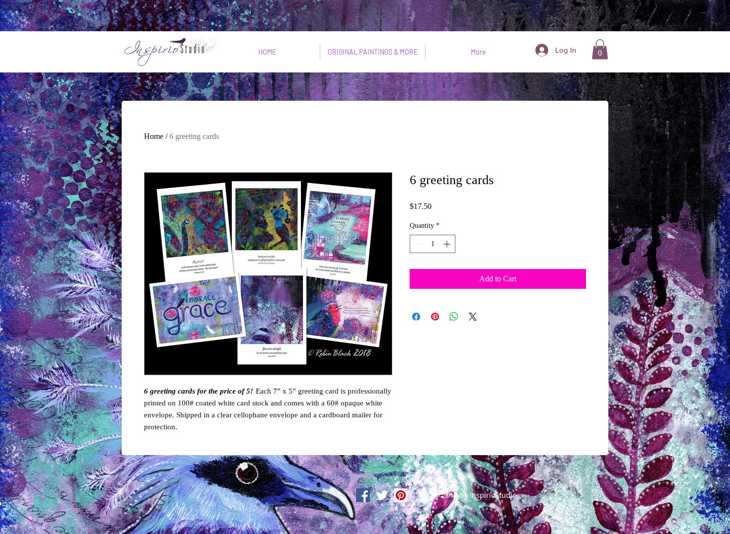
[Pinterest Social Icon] (401, 495)
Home (153, 136)
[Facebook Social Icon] (363, 495)
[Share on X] (473, 317)
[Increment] (447, 244)
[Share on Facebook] (416, 317)
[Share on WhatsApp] (454, 317)
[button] (599, 49)
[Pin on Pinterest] (435, 317)
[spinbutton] (432, 244)
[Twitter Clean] (382, 495)
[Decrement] (417, 244)
